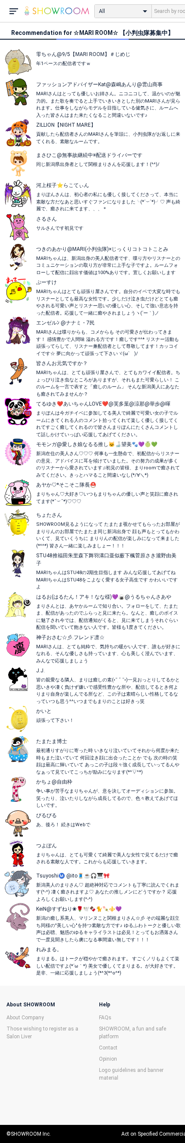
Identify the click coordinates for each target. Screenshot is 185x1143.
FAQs (105, 1018)
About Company (25, 1018)
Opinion (108, 1059)
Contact (108, 1048)
